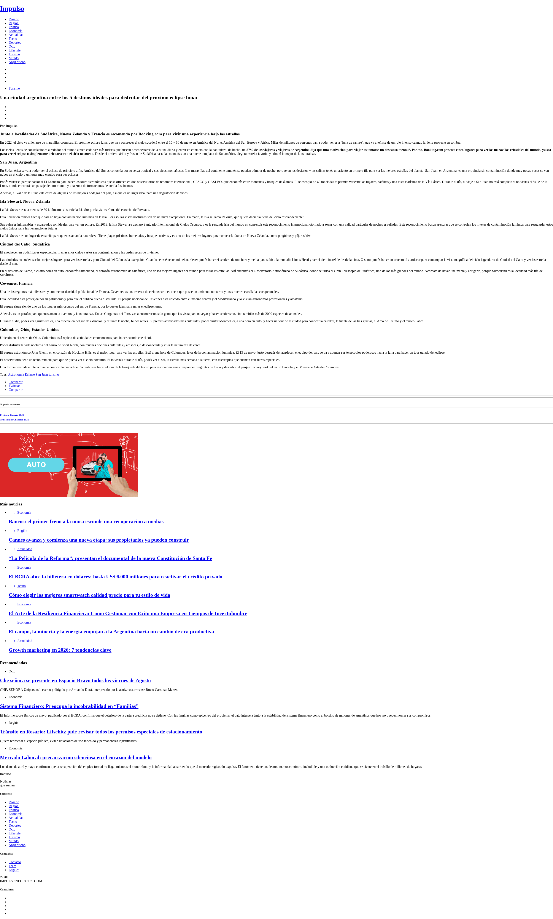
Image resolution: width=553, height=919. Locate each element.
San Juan (42, 374)
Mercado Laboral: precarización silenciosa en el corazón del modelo (76, 757)
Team (12, 866)
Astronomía (16, 374)
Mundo (14, 58)
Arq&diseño (17, 62)
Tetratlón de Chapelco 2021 (14, 419)
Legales (14, 870)
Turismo (14, 54)
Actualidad (16, 35)
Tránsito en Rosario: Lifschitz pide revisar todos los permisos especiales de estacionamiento (101, 732)
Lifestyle (15, 50)
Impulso (12, 8)
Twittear (14, 386)
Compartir (15, 382)
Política (14, 27)
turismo (54, 374)
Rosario (14, 19)
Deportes (15, 42)
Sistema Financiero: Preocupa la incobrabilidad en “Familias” (69, 706)
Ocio (12, 46)
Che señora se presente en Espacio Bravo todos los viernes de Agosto (75, 680)
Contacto (15, 862)
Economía (15, 31)
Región (14, 23)
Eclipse (30, 374)
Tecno (13, 38)
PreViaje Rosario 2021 (12, 415)
